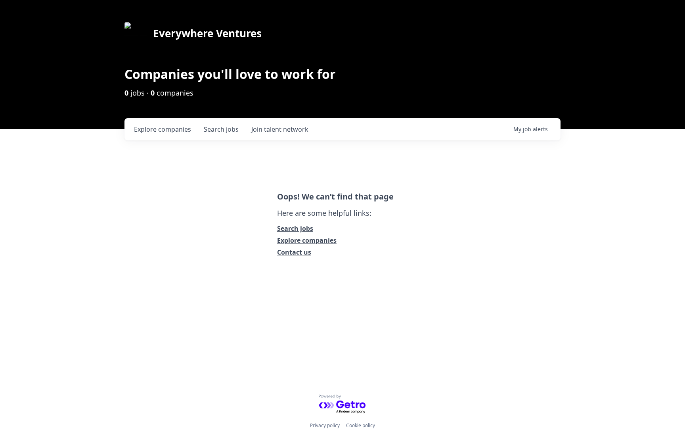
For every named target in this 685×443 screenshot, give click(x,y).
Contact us (294, 252)
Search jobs (295, 228)
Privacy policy (325, 425)
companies (162, 129)
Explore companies (307, 240)
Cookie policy (360, 425)
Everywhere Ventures (207, 33)
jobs (221, 129)
